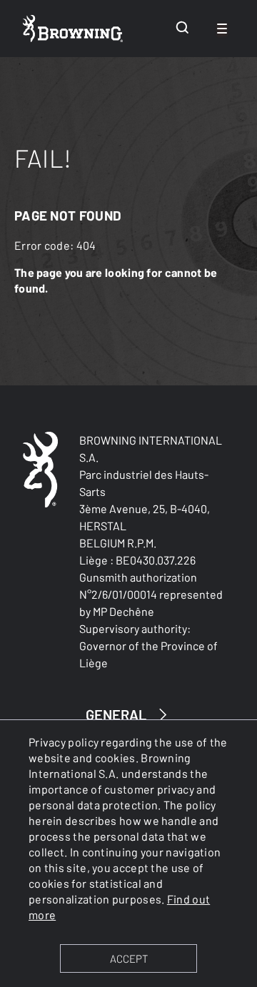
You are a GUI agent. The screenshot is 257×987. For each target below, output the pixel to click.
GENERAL (116, 714)
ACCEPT (129, 958)
